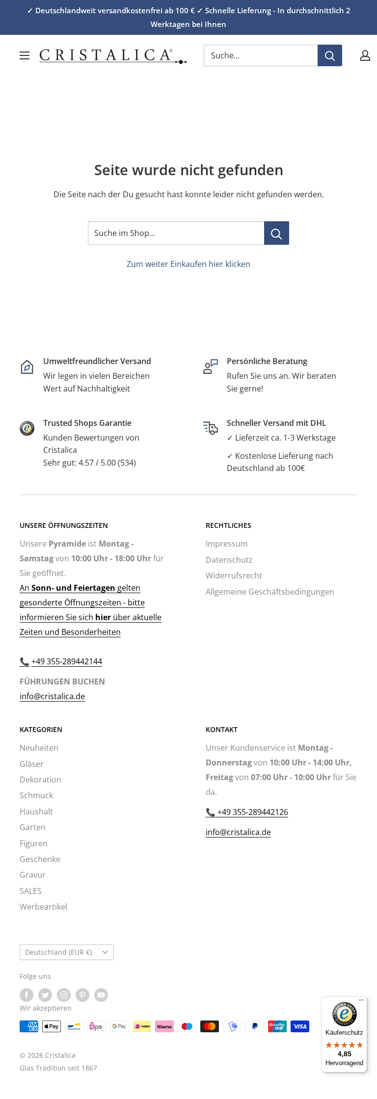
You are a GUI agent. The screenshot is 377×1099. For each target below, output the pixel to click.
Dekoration (40, 779)
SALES (31, 891)
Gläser (32, 764)
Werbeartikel (43, 906)
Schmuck (36, 795)
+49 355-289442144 (66, 661)
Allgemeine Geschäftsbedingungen (270, 591)
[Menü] (361, 1002)
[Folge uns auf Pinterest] (82, 995)
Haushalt (36, 811)
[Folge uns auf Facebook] (26, 995)
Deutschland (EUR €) (58, 952)
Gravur (33, 874)
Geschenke (40, 859)
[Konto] (365, 55)
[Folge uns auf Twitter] (45, 995)
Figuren (34, 843)
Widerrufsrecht (234, 575)
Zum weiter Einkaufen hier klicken (188, 264)
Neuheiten (39, 747)
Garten (33, 827)
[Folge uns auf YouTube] (101, 995)
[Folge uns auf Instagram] (64, 995)
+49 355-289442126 (251, 812)
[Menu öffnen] (24, 55)
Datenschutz (229, 559)
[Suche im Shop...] (276, 233)
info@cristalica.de (52, 696)
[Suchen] (330, 55)
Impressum (227, 543)
